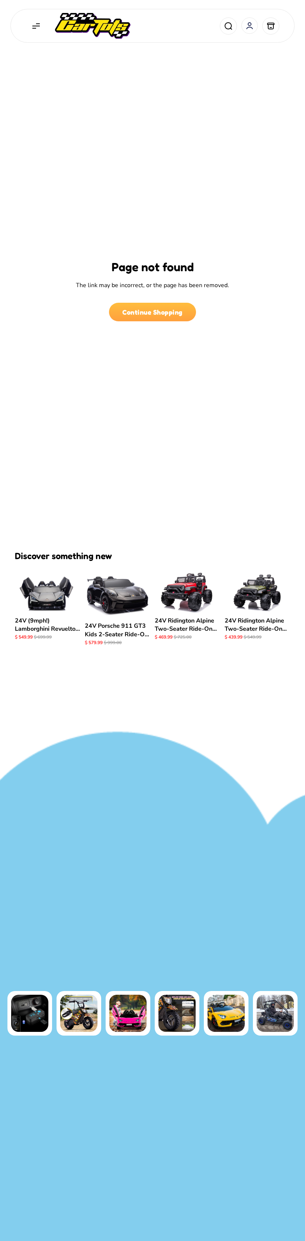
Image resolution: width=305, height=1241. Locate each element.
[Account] (249, 25)
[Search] (228, 26)
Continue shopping (152, 312)
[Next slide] (72, 592)
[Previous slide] (23, 592)
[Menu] (36, 26)
